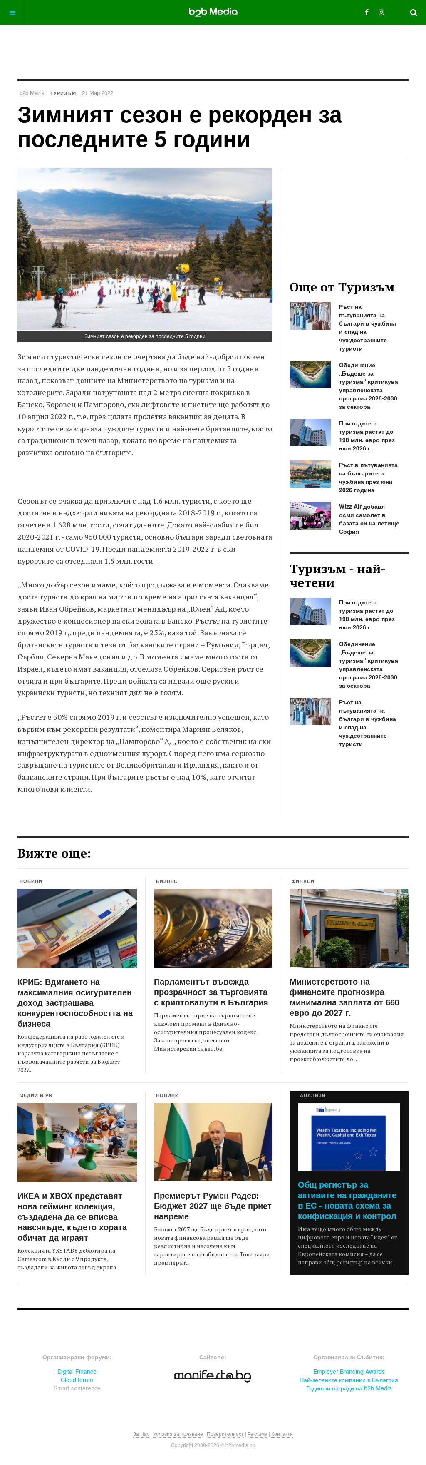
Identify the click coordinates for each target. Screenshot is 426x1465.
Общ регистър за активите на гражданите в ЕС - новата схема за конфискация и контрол (347, 1199)
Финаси (303, 881)
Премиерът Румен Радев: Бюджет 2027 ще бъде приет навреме (213, 1205)
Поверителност (225, 1433)
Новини (31, 881)
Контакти (282, 1433)
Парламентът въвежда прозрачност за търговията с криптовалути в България (211, 991)
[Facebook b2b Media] (367, 12)
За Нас (141, 1433)
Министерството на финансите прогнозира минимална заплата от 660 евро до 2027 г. (344, 996)
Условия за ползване (178, 1433)
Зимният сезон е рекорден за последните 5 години (179, 125)
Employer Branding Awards (349, 1371)
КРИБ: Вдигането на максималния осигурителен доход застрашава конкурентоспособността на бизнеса (75, 1002)
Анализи (313, 1095)
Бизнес (167, 881)
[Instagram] (381, 12)
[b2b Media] (213, 12)
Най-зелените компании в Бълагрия (349, 1379)
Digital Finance (77, 1371)
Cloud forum (77, 1379)
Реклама (257, 1433)
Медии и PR (36, 1095)
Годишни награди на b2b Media (349, 1388)
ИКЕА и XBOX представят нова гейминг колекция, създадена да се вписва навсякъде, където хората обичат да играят (72, 1216)
